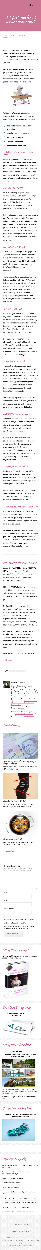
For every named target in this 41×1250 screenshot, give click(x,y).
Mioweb (29, 1246)
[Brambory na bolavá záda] (20, 824)
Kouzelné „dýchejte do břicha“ (13, 1178)
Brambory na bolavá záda (12, 839)
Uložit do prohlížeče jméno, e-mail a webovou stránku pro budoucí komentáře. (19, 921)
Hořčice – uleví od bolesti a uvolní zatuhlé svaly (19, 1203)
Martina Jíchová (10, 35)
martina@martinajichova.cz (24, 714)
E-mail (6, 900)
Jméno (7, 892)
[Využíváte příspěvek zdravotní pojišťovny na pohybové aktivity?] (20, 746)
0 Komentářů (9, 38)
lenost (11, 671)
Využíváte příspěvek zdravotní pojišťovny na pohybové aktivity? (19, 762)
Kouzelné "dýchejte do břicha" (14, 801)
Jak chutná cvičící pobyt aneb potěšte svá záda (18, 1212)
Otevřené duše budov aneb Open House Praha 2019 (19, 1193)
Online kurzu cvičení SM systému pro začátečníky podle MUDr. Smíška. (24, 703)
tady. (23, 709)
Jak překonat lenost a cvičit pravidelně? (16, 1207)
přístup (23, 671)
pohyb (17, 671)
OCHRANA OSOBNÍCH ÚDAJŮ (20, 1231)
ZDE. (3, 1098)
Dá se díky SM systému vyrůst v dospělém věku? (19, 1198)
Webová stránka (9, 909)
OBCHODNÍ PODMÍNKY (20, 1224)
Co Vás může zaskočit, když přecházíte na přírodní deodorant (20, 1166)
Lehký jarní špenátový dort (11, 1187)
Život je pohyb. (29, 716)
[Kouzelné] (20, 786)
